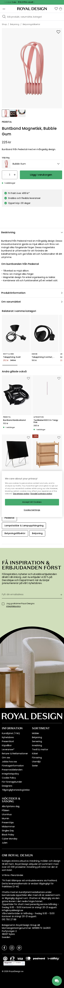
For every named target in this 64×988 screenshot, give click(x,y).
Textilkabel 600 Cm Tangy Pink (46, 421)
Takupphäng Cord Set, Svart (44, 357)
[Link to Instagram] (11, 947)
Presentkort (8, 741)
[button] (56, 8)
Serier (35, 766)
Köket (35, 753)
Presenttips (8, 822)
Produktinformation (13, 293)
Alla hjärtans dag (10, 806)
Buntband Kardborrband (14, 420)
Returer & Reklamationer (15, 753)
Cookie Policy (9, 778)
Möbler (35, 733)
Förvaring (37, 757)
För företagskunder (12, 782)
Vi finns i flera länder (12, 875)
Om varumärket (11, 301)
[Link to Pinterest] (19, 947)
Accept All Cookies (31, 502)
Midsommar (8, 826)
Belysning (37, 737)
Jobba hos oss (9, 762)
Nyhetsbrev (8, 737)
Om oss (6, 757)
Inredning (37, 745)
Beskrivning (8, 232)
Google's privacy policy (41, 493)
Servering (37, 741)
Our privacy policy (21, 493)
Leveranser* (8, 749)
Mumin (5, 818)
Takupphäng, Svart (12, 357)
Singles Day (8, 830)
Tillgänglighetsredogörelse (16, 790)
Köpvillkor (6, 745)
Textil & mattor (40, 749)
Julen (4, 843)
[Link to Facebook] (4, 947)
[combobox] (32, 164)
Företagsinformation (13, 766)
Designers (7, 786)
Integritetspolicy (10, 774)
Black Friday (8, 835)
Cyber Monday (9, 839)
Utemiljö (36, 762)
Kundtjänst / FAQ (11, 733)
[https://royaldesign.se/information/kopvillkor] (14, 963)
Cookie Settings (32, 510)
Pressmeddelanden (12, 770)
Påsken (5, 810)
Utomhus (7, 814)
